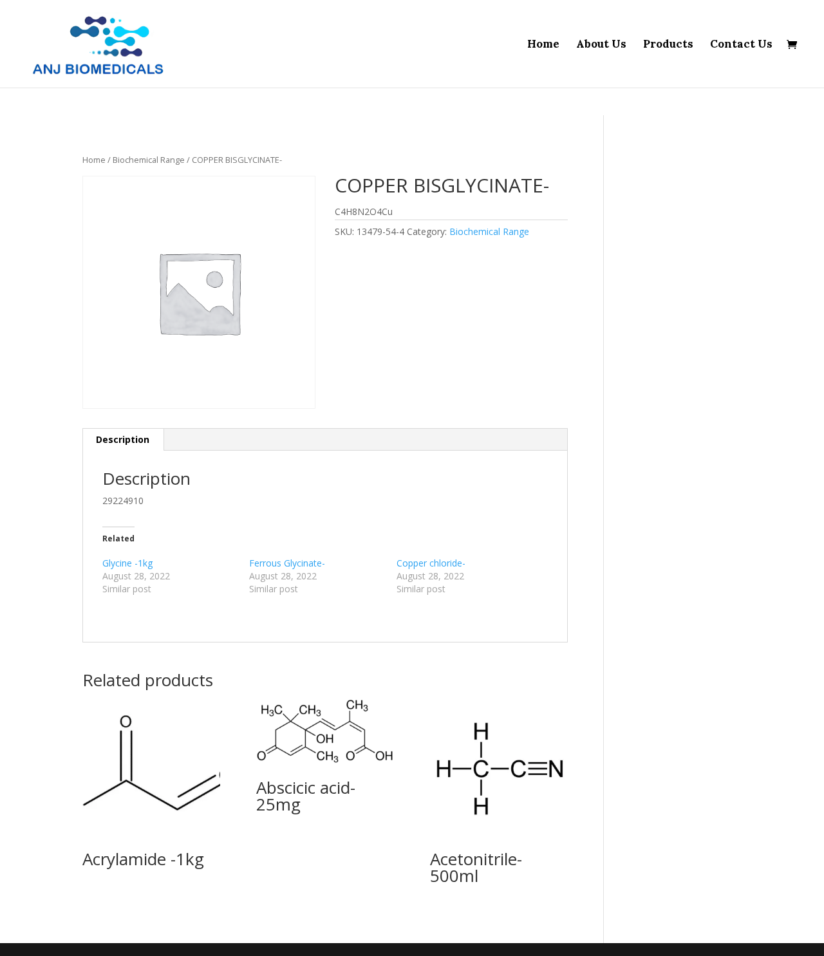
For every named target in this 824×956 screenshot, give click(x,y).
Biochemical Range (149, 159)
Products (668, 45)
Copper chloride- (431, 563)
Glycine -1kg (127, 563)
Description (122, 439)
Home (543, 45)
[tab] (123, 440)
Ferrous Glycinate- (287, 563)
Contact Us (741, 45)
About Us (601, 45)
